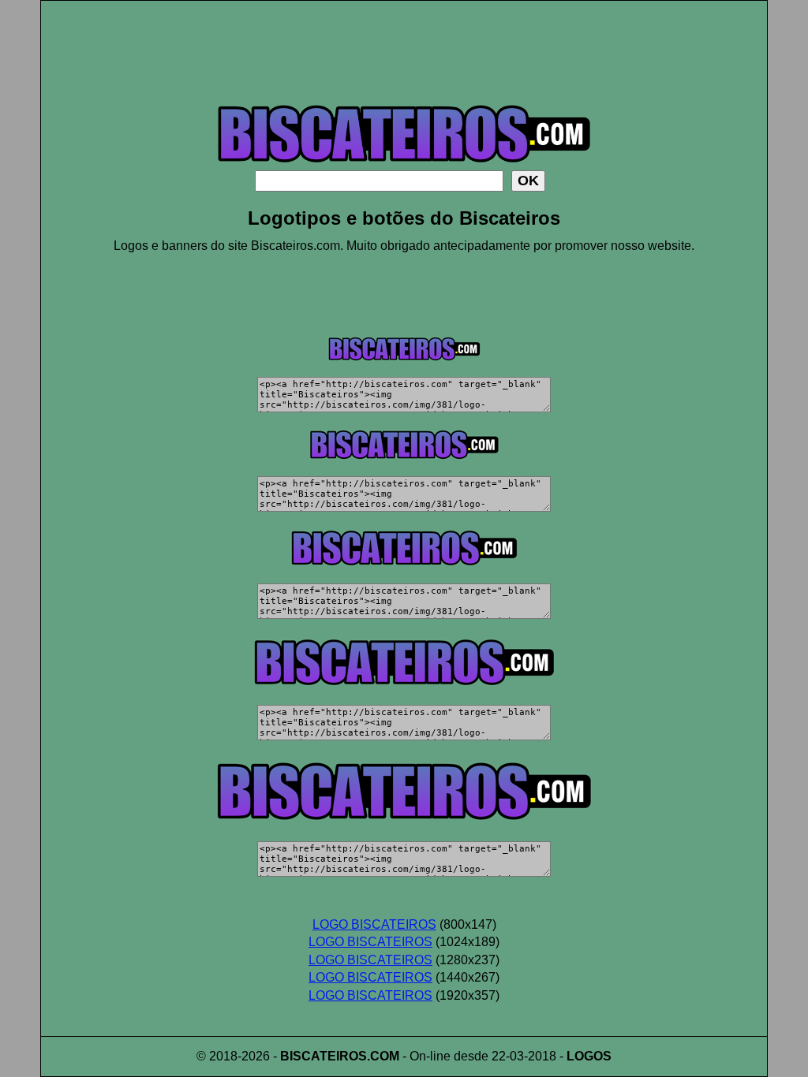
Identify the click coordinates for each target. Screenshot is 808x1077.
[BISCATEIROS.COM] (404, 166)
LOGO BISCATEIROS (374, 924)
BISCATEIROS (323, 1056)
